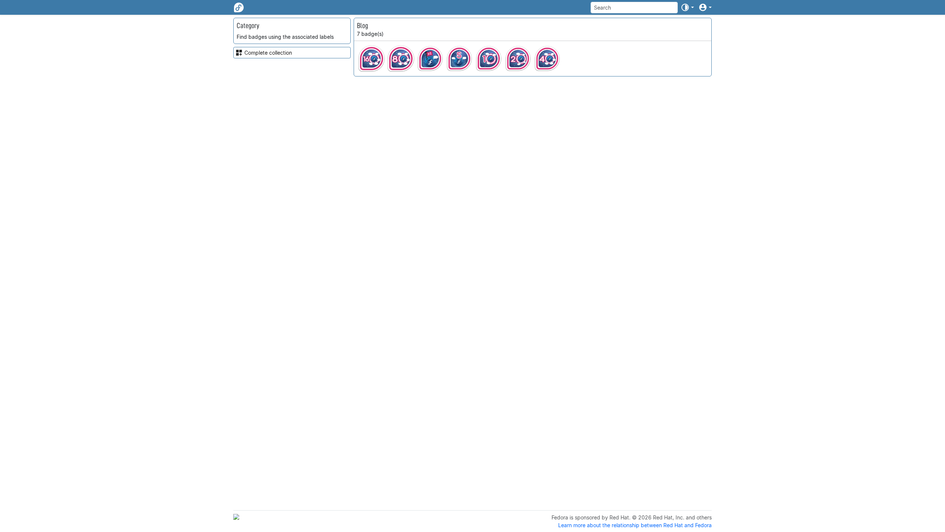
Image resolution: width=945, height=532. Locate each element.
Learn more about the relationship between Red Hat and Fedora (635, 525)
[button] (687, 7)
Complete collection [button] (268, 53)
